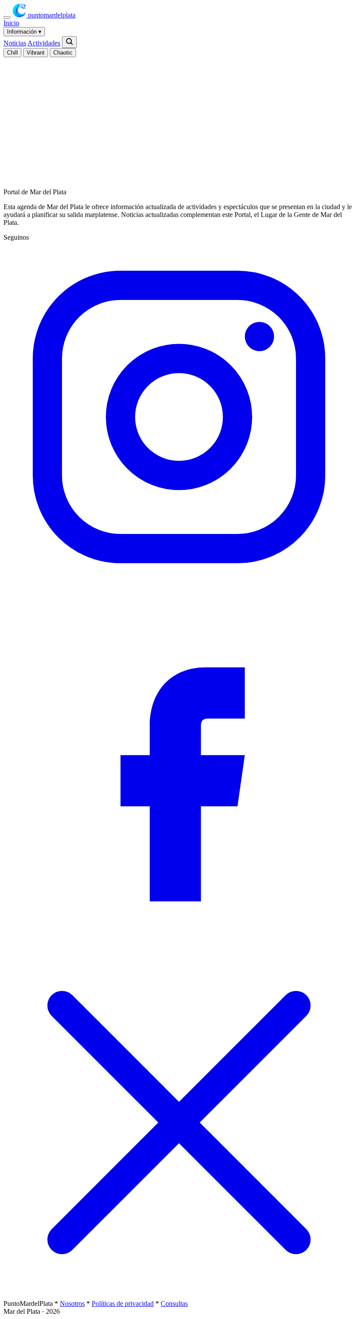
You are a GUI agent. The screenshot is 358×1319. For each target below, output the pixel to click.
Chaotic (62, 52)
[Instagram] (179, 590)
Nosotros (72, 1303)
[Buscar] (69, 42)
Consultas (174, 1303)
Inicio (11, 23)
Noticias (14, 43)
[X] (179, 1295)
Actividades (44, 43)
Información (24, 31)
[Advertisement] (180, 118)
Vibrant (36, 52)
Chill (12, 52)
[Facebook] (179, 943)
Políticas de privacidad (123, 1303)
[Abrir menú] (6, 17)
